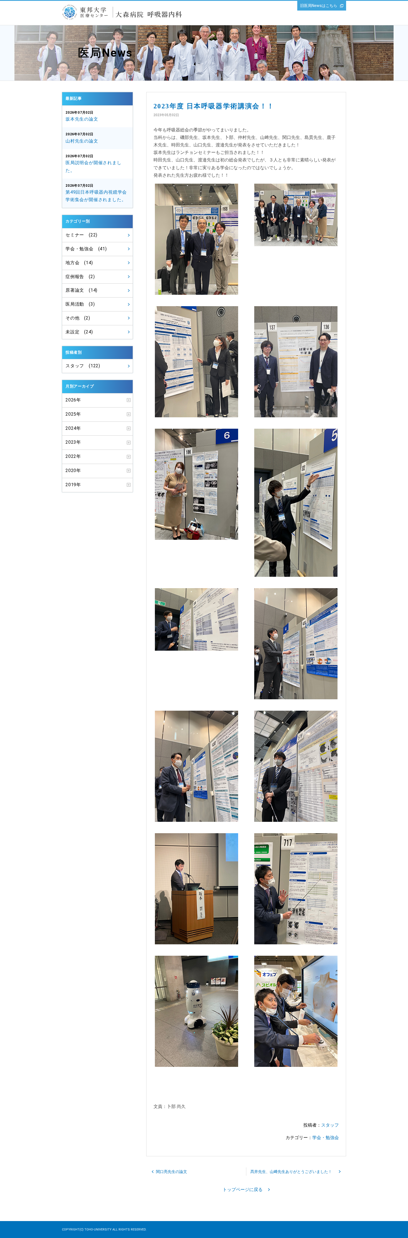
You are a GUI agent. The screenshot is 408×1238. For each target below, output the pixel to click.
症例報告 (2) (80, 276)
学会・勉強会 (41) (86, 248)
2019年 (73, 484)
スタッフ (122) (83, 365)
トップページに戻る (243, 1189)
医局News (105, 52)
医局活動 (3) (80, 304)
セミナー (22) (81, 235)
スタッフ (330, 1125)
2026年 (73, 400)
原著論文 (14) (81, 290)
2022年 (73, 456)
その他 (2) (78, 318)
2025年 (73, 414)
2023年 (73, 442)
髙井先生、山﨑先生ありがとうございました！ (291, 1171)
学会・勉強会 (325, 1137)
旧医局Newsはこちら (318, 5)
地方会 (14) (79, 262)
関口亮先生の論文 (171, 1171)
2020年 (73, 470)
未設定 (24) (79, 332)
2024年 (73, 428)
